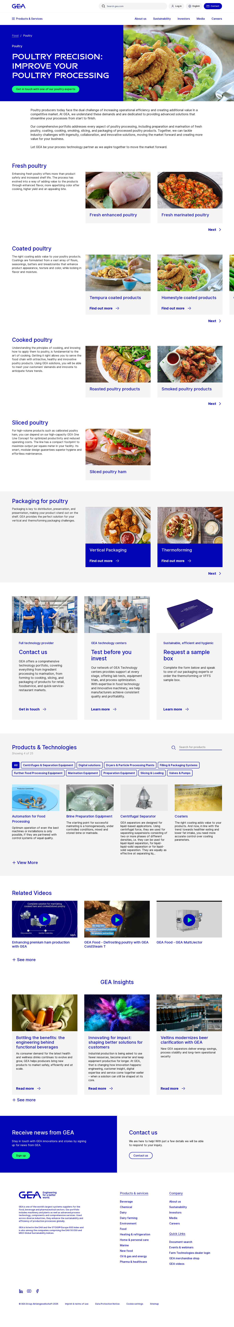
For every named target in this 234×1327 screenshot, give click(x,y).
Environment (128, 1223)
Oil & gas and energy (133, 1256)
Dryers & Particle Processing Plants (130, 765)
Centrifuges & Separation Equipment (48, 765)
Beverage (126, 1201)
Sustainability (178, 1207)
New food (126, 1250)
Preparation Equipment (119, 773)
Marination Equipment (83, 773)
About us (175, 1201)
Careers (174, 1223)
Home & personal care (134, 1240)
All (15, 765)
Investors (175, 1212)
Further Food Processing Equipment (38, 773)
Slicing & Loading (152, 773)
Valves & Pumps (179, 773)
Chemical (126, 1207)
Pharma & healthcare (133, 1261)
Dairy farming (128, 1218)
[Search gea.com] (103, 6)
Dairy (123, 1212)
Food (15, 35)
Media (173, 1218)
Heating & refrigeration (135, 1234)
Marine (124, 1245)
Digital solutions (90, 765)
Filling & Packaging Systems (179, 765)
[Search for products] (175, 748)
